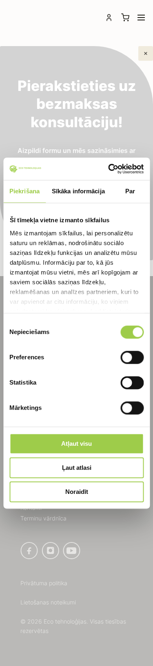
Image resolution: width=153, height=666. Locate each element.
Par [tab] (130, 191)
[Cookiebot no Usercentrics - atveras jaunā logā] (109, 169)
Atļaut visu (76, 443)
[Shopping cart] (125, 17)
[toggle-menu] (141, 17)
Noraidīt (76, 491)
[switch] (132, 357)
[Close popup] (145, 53)
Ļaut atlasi (76, 467)
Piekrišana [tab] (24, 191)
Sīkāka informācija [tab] (78, 191)
